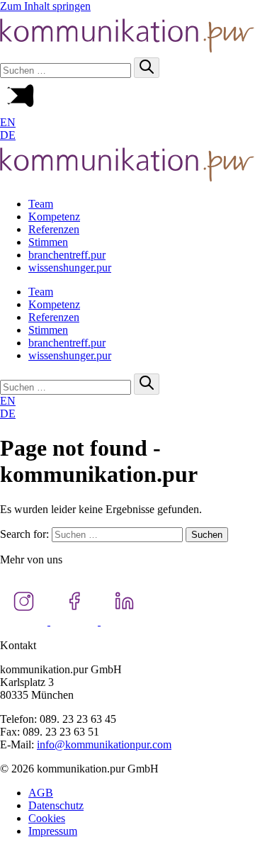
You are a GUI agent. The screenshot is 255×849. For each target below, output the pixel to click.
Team (40, 204)
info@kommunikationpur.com (104, 744)
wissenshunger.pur (69, 268)
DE (8, 135)
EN (8, 122)
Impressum (52, 831)
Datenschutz (56, 805)
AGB (40, 793)
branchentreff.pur (67, 255)
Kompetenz (54, 216)
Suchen (206, 534)
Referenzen (53, 229)
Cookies (46, 818)
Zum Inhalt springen (45, 6)
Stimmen (48, 242)
